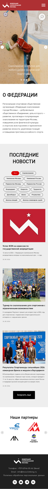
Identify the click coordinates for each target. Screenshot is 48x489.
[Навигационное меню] (43, 5)
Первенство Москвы (13, 453)
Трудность (37, 458)
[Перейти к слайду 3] (26, 348)
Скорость (24, 458)
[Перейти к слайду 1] (21, 348)
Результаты (36, 464)
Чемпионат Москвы (13, 447)
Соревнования (27, 442)
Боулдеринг (10, 458)
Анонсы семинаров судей (32, 469)
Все (15, 442)
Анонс (23, 464)
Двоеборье (11, 464)
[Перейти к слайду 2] (24, 348)
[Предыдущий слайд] (2, 181)
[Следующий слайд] (45, 181)
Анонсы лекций (11, 469)
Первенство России (34, 453)
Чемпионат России (34, 447)
